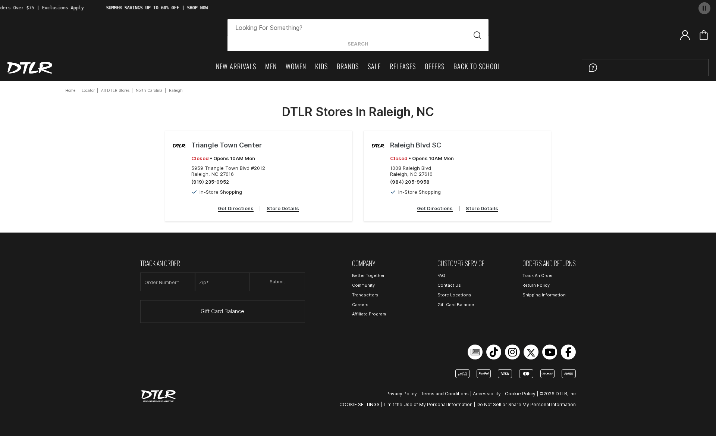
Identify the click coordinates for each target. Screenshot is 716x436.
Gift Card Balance (222, 311)
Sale (374, 66)
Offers (435, 66)
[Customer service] (593, 67)
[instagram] (512, 352)
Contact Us (449, 285)
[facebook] (568, 352)
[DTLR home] (29, 68)
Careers (360, 304)
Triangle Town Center (226, 145)
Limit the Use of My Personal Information (428, 404)
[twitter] (531, 352)
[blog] (475, 352)
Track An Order (537, 275)
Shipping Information (544, 295)
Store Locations (454, 295)
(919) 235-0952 (210, 182)
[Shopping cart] (704, 35)
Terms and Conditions (445, 393)
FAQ (441, 275)
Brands (348, 66)
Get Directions (236, 208)
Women (296, 66)
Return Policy (536, 285)
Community (363, 285)
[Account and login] (685, 34)
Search (358, 44)
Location (630, 65)
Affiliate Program (369, 314)
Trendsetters (365, 295)
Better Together (368, 275)
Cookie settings (359, 404)
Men (271, 66)
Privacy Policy (401, 393)
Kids (321, 66)
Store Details (283, 208)
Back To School (476, 66)
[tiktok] (493, 352)
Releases (403, 66)
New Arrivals (236, 66)
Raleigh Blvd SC (415, 145)
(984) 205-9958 (410, 182)
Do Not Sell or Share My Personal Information (526, 404)
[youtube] (549, 352)
